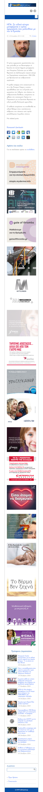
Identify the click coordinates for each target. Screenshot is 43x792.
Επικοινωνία (12, 781)
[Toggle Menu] (36, 16)
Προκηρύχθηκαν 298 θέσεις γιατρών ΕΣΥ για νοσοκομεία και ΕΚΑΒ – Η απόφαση (27, 711)
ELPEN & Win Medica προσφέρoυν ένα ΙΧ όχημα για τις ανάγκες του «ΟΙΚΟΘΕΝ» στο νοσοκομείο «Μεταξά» (26, 693)
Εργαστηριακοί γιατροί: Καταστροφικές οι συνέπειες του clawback (26, 740)
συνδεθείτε (30, 149)
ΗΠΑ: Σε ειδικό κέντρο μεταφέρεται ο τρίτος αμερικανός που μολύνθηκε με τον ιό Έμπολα (21, 27)
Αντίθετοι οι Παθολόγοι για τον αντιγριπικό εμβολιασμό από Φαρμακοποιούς (26, 749)
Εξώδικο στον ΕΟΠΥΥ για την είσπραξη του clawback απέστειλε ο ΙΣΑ (27, 720)
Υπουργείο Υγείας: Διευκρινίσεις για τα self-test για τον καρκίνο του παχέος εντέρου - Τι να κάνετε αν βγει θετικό (26, 659)
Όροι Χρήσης (13, 777)
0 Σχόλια (34, 36)
